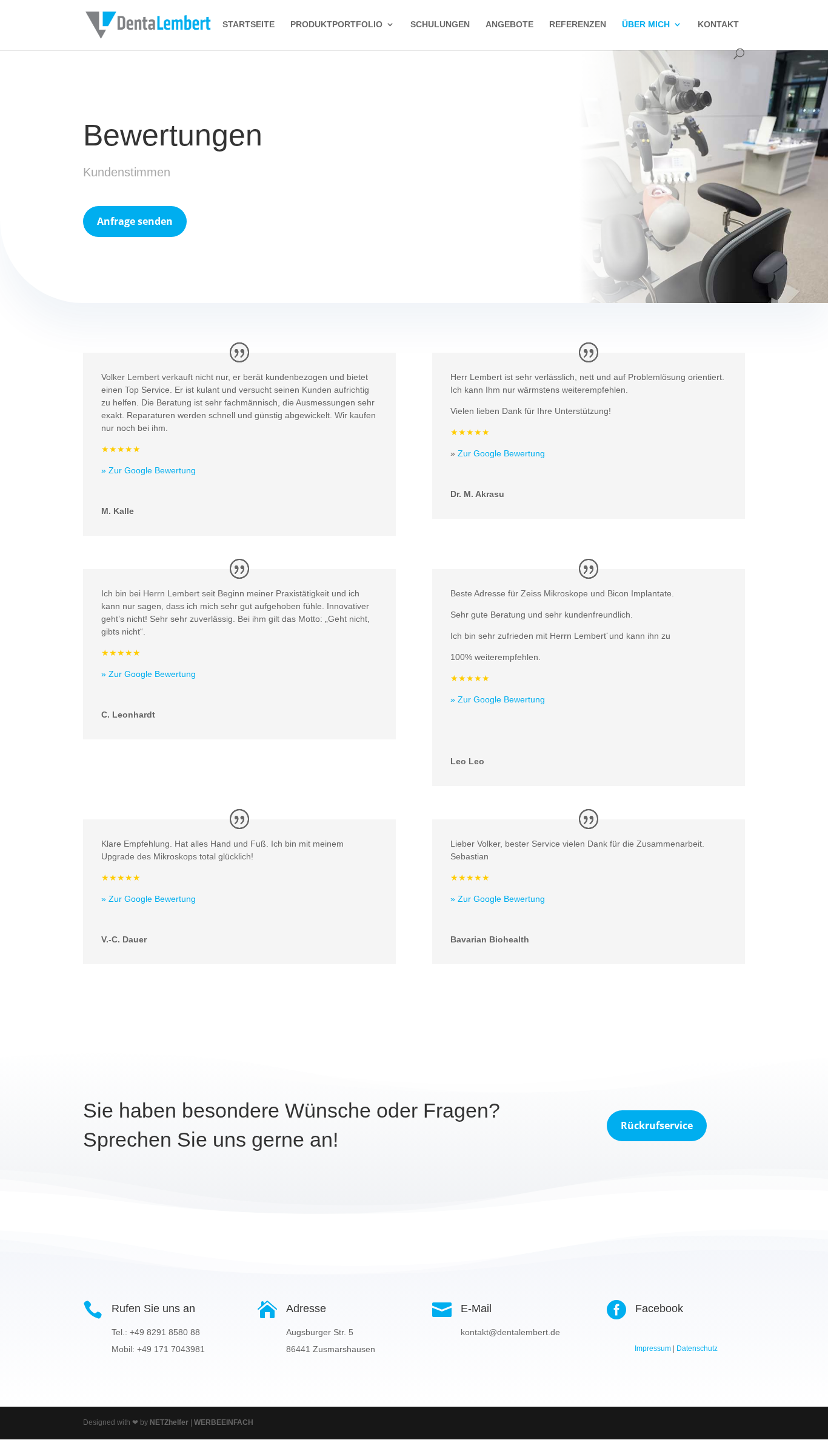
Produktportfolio (336, 24)
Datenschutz (697, 1348)
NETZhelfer (169, 1422)
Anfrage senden (135, 221)
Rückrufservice (657, 1125)
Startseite (248, 24)
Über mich (646, 24)
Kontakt (718, 24)
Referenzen (577, 24)
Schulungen (440, 24)
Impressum (653, 1348)
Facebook (659, 1308)
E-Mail (476, 1308)
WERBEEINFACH (223, 1422)
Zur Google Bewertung (501, 453)
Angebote (509, 24)
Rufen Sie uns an (153, 1308)
